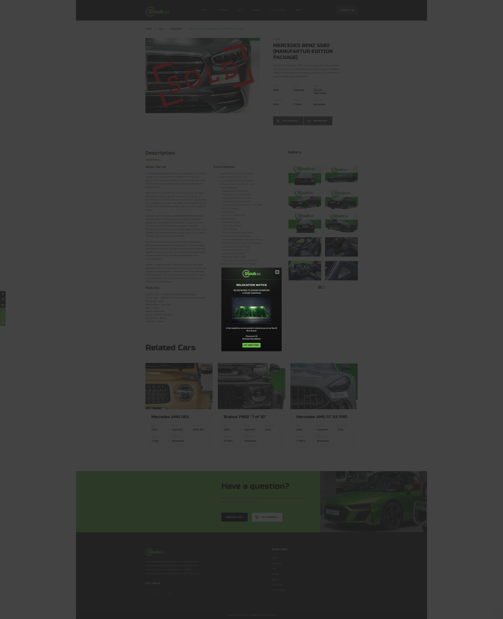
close (277, 272)
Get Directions (251, 345)
